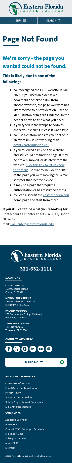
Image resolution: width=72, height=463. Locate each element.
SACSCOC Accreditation (18, 397)
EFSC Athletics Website (18, 406)
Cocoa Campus (14, 285)
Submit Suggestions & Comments (24, 402)
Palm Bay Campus (16, 310)
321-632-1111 (36, 268)
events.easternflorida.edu (31, 145)
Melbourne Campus (18, 298)
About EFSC (11, 443)
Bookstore (11, 424)
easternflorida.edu (56, 195)
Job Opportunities (15, 438)
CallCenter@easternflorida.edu (32, 224)
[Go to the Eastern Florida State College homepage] (36, 255)
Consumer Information (18, 383)
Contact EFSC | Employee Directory (24, 429)
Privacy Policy (13, 392)
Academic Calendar (16, 419)
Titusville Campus (17, 323)
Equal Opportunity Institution (21, 388)
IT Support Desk (14, 433)
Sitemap (10, 447)
